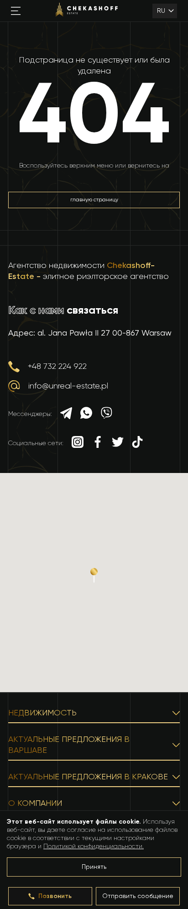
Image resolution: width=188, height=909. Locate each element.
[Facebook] (98, 443)
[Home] (86, 11)
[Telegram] (66, 414)
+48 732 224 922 (57, 367)
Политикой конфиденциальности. (93, 846)
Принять (94, 867)
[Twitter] (118, 443)
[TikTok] (137, 443)
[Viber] (106, 414)
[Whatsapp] (86, 414)
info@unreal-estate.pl (68, 386)
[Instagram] (78, 443)
